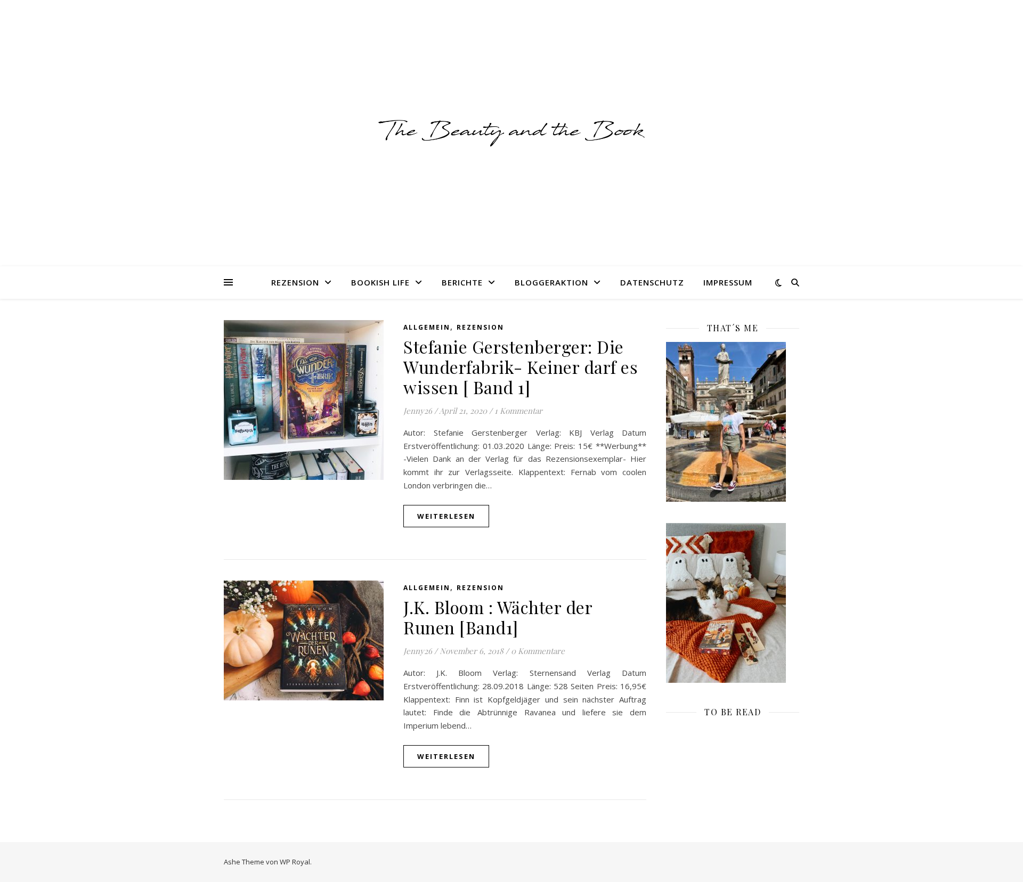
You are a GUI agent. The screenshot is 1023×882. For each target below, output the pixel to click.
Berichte (462, 282)
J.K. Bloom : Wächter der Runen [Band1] (497, 617)
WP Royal (295, 862)
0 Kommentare (538, 651)
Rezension (295, 282)
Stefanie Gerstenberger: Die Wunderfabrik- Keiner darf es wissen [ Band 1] (520, 366)
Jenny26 (417, 410)
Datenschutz (652, 282)
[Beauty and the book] (511, 133)
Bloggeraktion (551, 282)
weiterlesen (446, 516)
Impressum (727, 282)
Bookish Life (380, 282)
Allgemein (426, 327)
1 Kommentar (518, 410)
